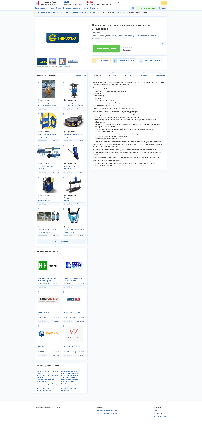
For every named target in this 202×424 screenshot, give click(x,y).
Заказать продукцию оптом (106, 49)
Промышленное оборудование (67, 12)
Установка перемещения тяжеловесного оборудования (47, 231)
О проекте (94, 8)
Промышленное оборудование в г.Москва (103, 12)
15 (83, 283)
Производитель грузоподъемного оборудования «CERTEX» (74, 314)
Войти (163, 8)
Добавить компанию (147, 8)
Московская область (58, 12)
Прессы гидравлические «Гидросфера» (47, 136)
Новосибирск (44, 283)
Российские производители (46, 12)
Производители (41, 8)
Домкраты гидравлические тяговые (48, 167)
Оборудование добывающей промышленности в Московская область (105, 12)
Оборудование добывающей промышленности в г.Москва (108, 12)
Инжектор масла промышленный (70, 167)
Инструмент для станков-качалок (73, 199)
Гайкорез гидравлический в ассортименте (74, 231)
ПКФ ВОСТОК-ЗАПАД (72, 347)
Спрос (58, 8)
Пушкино (43, 317)
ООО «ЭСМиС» (43, 347)
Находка (68, 283)
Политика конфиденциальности (106, 413)
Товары (51, 8)
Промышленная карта (71, 8)
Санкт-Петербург (71, 317)
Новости (85, 8)
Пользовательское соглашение (106, 410)
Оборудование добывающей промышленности (83, 12)
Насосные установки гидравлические (46, 199)
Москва (62, 12)
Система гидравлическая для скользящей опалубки (73, 104)
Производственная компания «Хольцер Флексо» (48, 279)
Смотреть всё (80, 76)
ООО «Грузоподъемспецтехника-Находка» (73, 279)
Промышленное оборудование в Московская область (100, 12)
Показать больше (61, 241)
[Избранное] (133, 8)
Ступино (43, 352)
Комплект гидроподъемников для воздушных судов (48, 104)
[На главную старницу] (35, 12)
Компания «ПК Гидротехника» (43, 314)
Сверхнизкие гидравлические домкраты (73, 136)
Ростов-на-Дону (71, 352)
